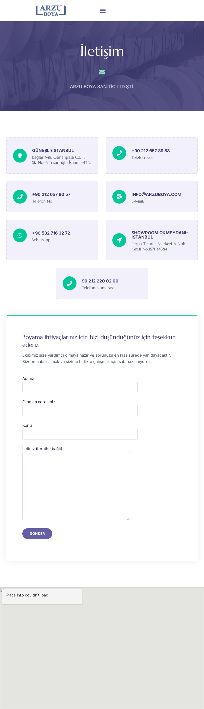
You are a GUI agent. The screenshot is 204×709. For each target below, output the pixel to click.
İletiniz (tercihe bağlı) (42, 448)
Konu (27, 425)
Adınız (28, 378)
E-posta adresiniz (38, 401)
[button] (103, 10)
